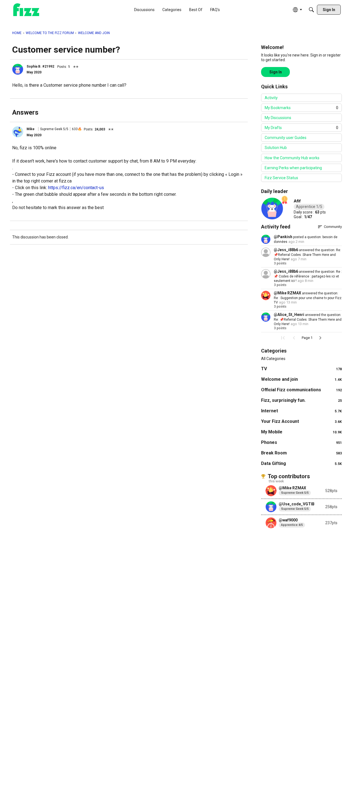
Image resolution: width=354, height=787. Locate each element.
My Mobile (301, 431)
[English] (26, 9)
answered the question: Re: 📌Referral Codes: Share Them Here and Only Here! (307, 254)
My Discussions (278, 117)
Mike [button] (31, 129)
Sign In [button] (275, 72)
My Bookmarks (301, 108)
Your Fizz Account (301, 421)
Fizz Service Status (281, 178)
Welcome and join (301, 379)
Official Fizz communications (301, 389)
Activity (271, 98)
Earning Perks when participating (293, 168)
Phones (301, 442)
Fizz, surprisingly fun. (301, 400)
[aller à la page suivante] (320, 337)
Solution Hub (276, 147)
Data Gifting (301, 463)
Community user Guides (285, 137)
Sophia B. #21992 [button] (40, 66)
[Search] (311, 10)
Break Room (301, 453)
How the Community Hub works (292, 158)
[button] (17, 69)
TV (301, 368)
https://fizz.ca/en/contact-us (76, 187)
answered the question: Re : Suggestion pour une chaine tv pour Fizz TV (308, 297)
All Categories (273, 358)
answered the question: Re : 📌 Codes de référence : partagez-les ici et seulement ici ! (308, 276)
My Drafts (301, 127)
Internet (301, 410)
